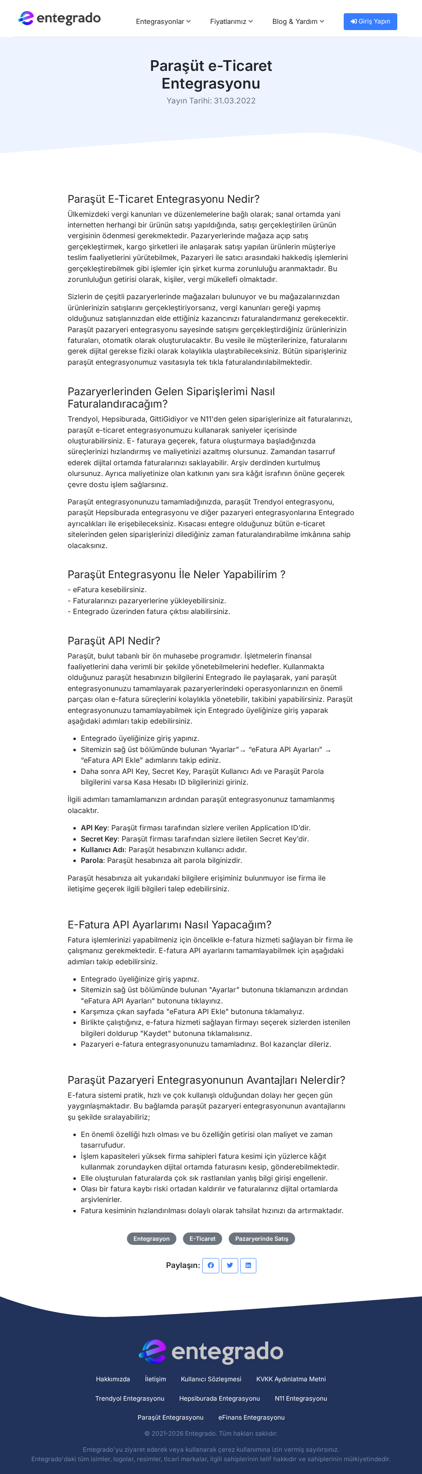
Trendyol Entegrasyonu (129, 1398)
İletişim (155, 1379)
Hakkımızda (113, 1379)
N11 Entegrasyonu (301, 1398)
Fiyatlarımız (229, 21)
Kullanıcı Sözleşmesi (211, 1379)
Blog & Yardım (296, 21)
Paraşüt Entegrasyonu (171, 1417)
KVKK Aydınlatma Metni (291, 1379)
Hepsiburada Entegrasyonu (219, 1398)
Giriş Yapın (373, 21)
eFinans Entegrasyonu (251, 1417)
